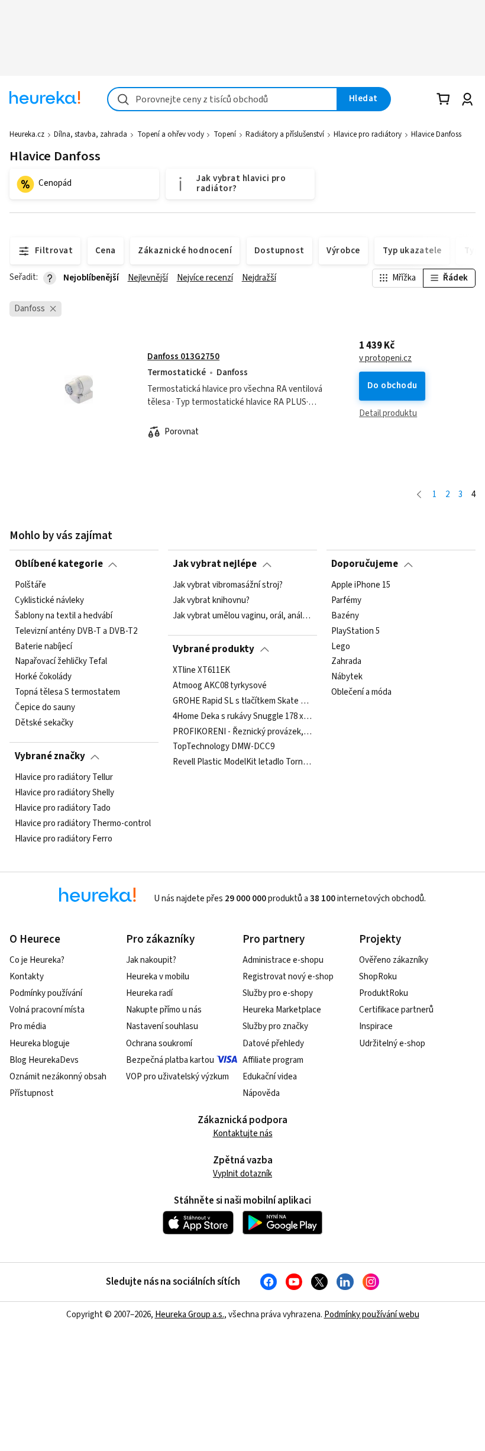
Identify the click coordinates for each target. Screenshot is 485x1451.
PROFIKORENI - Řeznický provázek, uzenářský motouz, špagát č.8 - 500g (242, 731)
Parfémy (346, 601)
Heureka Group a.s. (189, 1314)
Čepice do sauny (45, 708)
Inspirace (376, 1026)
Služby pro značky (275, 1026)
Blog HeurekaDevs (44, 1060)
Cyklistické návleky (49, 601)
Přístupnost (31, 1093)
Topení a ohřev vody (170, 134)
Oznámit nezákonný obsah (57, 1076)
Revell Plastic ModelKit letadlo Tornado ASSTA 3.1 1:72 (242, 762)
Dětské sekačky (44, 723)
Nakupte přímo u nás (164, 1010)
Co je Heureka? (36, 960)
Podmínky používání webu (371, 1314)
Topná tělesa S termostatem (67, 692)
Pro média (27, 1026)
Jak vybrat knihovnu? (211, 601)
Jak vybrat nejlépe (215, 564)
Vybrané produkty (213, 649)
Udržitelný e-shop (392, 1043)
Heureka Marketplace (281, 1010)
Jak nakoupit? (151, 960)
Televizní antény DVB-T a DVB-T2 (76, 631)
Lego (340, 646)
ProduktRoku (383, 993)
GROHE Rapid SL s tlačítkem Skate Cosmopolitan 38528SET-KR (242, 701)
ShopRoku (378, 976)
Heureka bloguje (39, 1043)
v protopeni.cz (385, 359)
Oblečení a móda (361, 692)
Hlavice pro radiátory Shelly (64, 793)
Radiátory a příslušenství (284, 134)
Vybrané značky (50, 756)
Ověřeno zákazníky (393, 960)
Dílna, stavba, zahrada (90, 134)
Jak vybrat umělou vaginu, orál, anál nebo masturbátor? (242, 615)
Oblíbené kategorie (59, 564)
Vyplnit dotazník (242, 1174)
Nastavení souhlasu (162, 1026)
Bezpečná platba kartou (170, 1060)
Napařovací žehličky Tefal (61, 662)
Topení (225, 134)
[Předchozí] (419, 495)
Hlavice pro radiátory (368, 134)
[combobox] (222, 99)
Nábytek (347, 677)
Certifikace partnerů (396, 1010)
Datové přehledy (273, 1043)
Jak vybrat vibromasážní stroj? (228, 585)
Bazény (345, 615)
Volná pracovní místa (47, 1010)
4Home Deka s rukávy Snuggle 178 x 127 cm (242, 716)
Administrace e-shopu (283, 960)
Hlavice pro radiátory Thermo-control (83, 823)
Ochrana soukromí (159, 1043)
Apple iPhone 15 (360, 585)
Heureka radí (149, 993)
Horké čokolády (43, 677)
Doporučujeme (364, 564)
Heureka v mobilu (157, 976)
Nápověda (261, 1093)
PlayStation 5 (355, 631)
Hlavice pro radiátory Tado (63, 808)
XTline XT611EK (201, 670)
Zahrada (346, 662)
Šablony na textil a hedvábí (63, 615)
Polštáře (30, 585)
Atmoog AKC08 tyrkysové (220, 685)
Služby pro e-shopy (277, 993)
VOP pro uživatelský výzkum (177, 1076)
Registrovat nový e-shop (288, 976)
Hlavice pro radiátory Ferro (63, 838)
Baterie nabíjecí (43, 646)
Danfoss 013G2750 (183, 356)
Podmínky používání (45, 993)
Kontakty (26, 976)
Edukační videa (269, 1076)
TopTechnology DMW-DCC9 (223, 747)
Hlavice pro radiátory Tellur (64, 777)
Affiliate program (272, 1060)
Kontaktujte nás (243, 1133)
